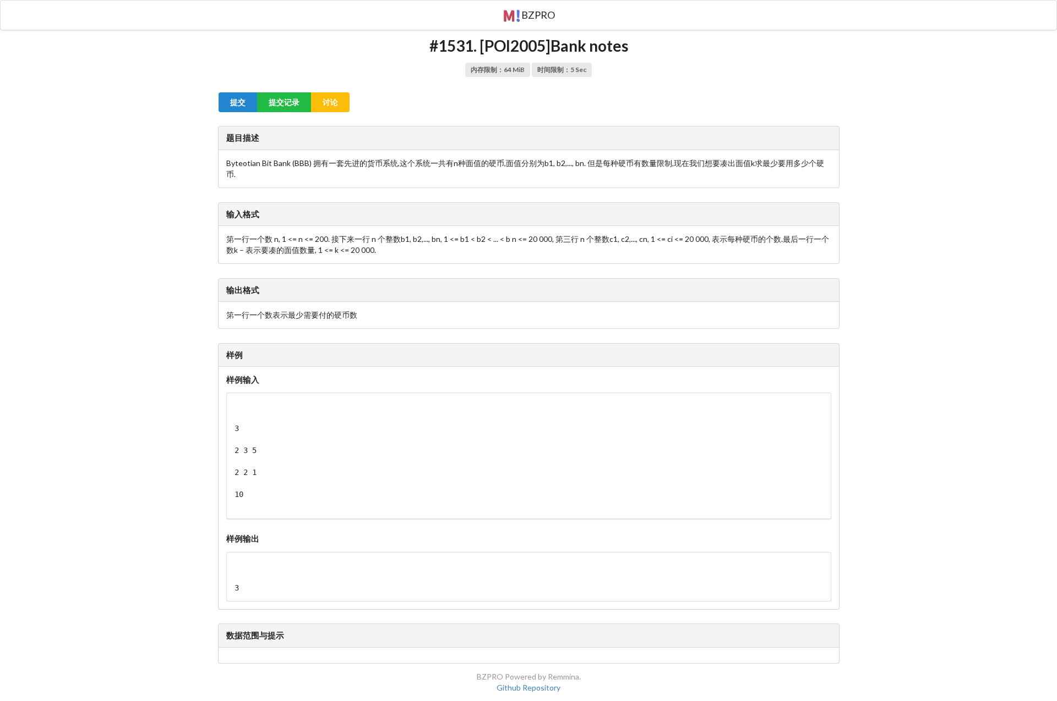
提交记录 (284, 102)
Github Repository (528, 687)
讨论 (330, 102)
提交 (238, 102)
